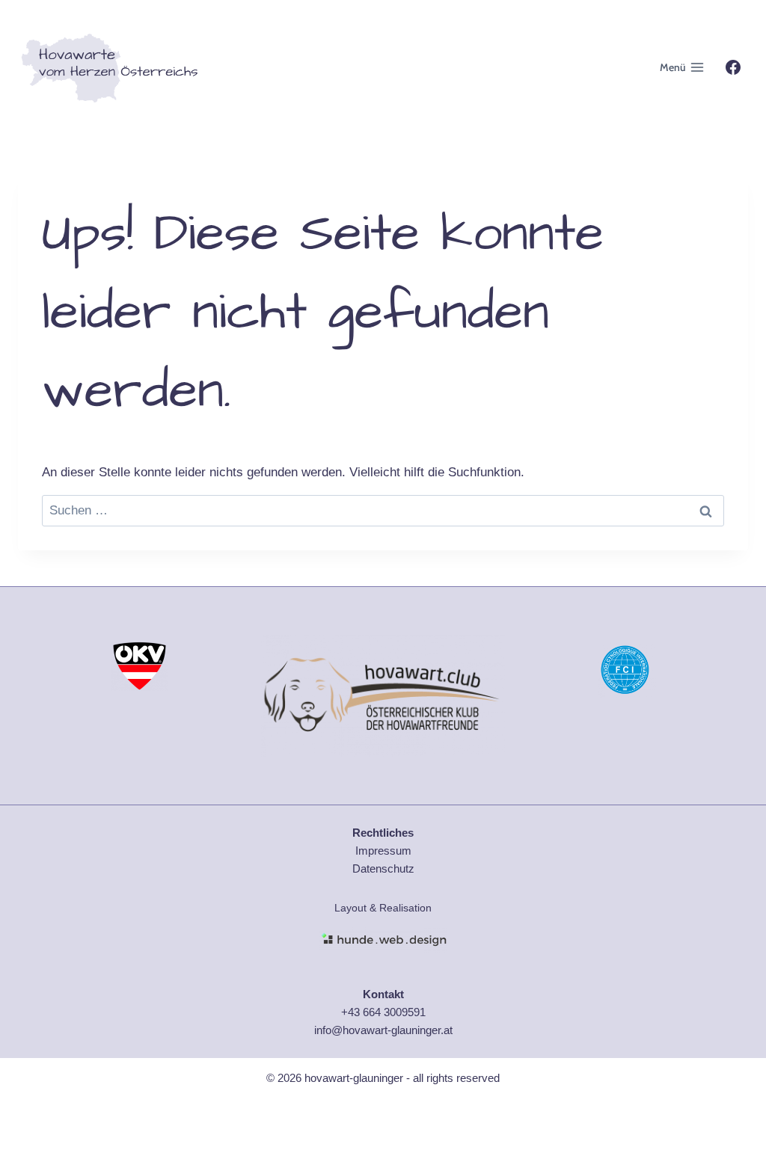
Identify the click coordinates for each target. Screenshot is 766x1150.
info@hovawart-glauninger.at (383, 1030)
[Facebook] (733, 67)
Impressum (383, 850)
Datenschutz (383, 868)
